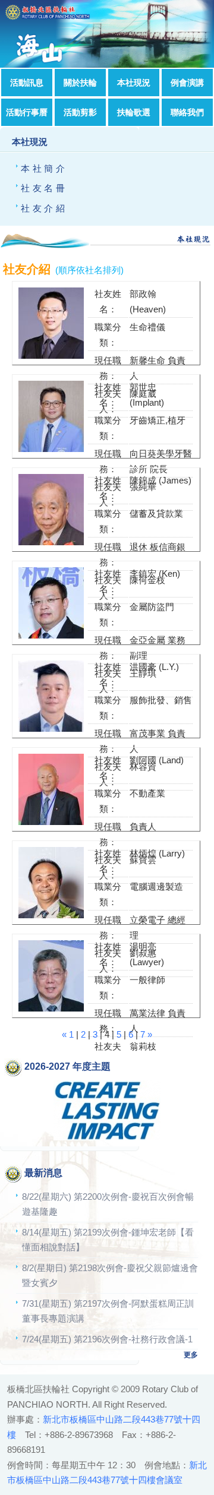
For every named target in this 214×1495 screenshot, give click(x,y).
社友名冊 (44, 188)
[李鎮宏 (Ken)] (48, 635)
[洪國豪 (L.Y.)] (48, 728)
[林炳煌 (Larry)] (48, 915)
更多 (191, 1355)
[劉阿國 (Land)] (48, 822)
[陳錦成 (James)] (48, 542)
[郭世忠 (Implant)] (48, 449)
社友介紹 (44, 208)
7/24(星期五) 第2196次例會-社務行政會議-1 (107, 1339)
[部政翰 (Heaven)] (48, 355)
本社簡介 (44, 168)
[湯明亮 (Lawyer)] (48, 1008)
